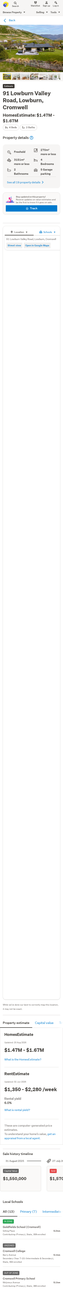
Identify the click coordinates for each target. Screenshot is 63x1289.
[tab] (19, 231)
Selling (40, 12)
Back (11, 20)
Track (33, 208)
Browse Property (12, 12)
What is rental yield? (17, 1110)
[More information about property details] (31, 138)
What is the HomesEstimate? (22, 1059)
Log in (56, 5)
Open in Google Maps (37, 245)
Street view (14, 245)
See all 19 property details (23, 182)
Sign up (46, 5)
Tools (53, 12)
